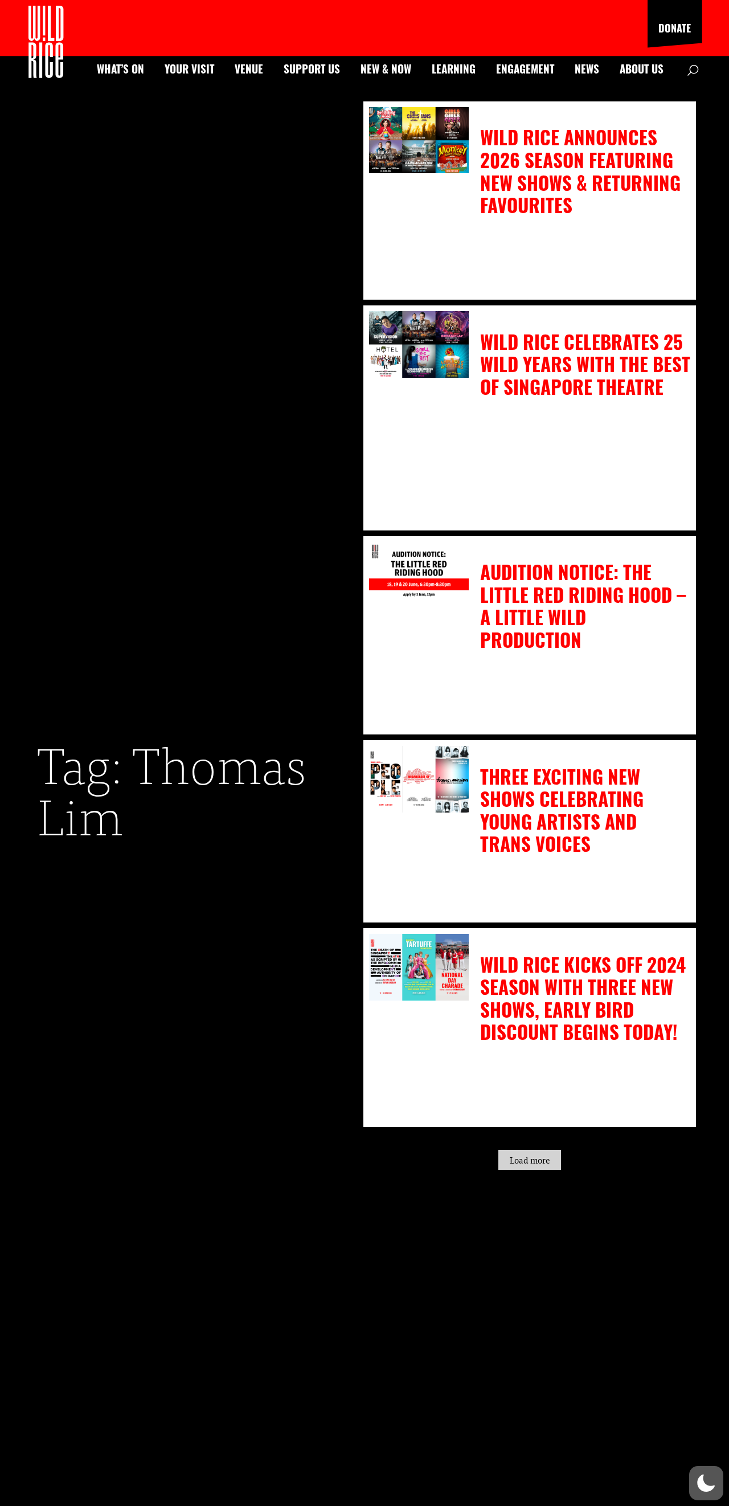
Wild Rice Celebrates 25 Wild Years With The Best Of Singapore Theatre (585, 364)
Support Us (312, 68)
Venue (249, 68)
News (587, 68)
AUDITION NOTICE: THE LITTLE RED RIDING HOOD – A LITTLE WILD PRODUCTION (583, 606)
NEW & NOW (386, 68)
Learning (454, 68)
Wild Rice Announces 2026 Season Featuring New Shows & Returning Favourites (580, 171)
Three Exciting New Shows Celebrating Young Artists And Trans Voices (562, 810)
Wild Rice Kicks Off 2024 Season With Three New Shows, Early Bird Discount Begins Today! (583, 998)
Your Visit (189, 68)
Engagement (525, 68)
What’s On (120, 68)
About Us (642, 68)
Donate (674, 28)
